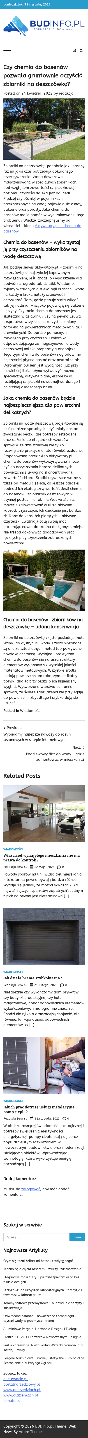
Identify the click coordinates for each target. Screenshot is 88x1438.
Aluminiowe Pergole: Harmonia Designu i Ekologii (40, 1329)
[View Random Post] (74, 50)
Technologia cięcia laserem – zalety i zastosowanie (42, 1269)
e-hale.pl (11, 1401)
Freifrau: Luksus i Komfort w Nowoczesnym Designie (42, 1337)
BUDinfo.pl (44, 1426)
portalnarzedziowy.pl (21, 1384)
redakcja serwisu (15, 866)
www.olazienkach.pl (20, 1395)
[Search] (81, 50)
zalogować (30, 1189)
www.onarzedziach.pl (22, 1390)
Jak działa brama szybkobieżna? (32, 978)
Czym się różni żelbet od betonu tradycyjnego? (38, 1261)
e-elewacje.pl (15, 1379)
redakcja (66, 93)
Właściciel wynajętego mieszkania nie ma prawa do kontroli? (41, 858)
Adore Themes (31, 1432)
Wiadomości (30, 711)
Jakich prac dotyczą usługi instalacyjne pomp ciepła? (38, 1109)
